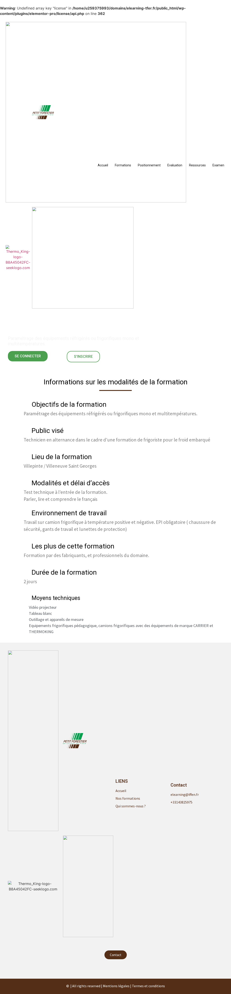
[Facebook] (115, 968)
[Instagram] (124, 968)
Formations (123, 165)
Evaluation (174, 165)
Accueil (103, 165)
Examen (218, 165)
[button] (28, 356)
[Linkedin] (106, 968)
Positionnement (149, 165)
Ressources (197, 165)
